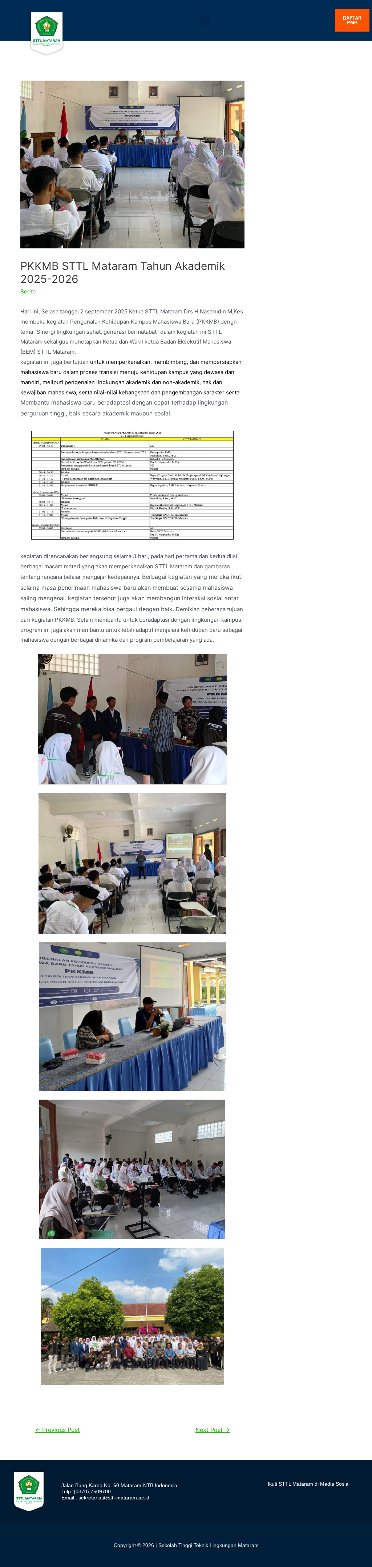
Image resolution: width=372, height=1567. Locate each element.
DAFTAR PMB (352, 20)
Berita (28, 291)
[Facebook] (309, 1498)
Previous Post (57, 1429)
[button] (204, 21)
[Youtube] (328, 1498)
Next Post (212, 1429)
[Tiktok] (290, 1498)
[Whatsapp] (346, 1498)
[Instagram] (271, 1498)
